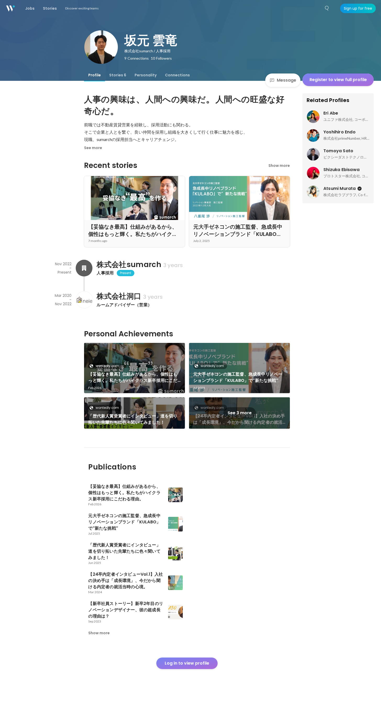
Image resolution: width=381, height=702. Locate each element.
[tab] (94, 75)
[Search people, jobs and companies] (327, 8)
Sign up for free (358, 8)
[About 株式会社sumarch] (84, 268)
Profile (94, 75)
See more (93, 147)
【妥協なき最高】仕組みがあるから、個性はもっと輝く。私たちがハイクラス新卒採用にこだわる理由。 (132, 377)
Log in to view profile (187, 663)
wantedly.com (107, 366)
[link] (134, 368)
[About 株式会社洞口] (84, 299)
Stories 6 (117, 75)
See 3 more (240, 413)
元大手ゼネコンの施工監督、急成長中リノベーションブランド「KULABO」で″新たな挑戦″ (237, 377)
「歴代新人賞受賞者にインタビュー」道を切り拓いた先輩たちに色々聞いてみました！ (132, 419)
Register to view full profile (338, 80)
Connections (177, 75)
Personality (146, 75)
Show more (279, 165)
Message (286, 80)
